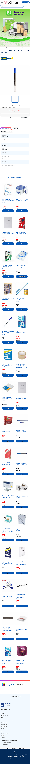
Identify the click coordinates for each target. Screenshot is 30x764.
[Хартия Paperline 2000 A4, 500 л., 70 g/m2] (8, 552)
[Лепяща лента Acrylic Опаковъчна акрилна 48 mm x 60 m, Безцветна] (21, 355)
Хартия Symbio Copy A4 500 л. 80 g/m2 (22, 200)
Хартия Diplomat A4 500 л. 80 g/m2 (22, 529)
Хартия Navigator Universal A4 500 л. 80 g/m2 (8, 266)
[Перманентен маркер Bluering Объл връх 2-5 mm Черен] (21, 585)
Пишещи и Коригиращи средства (14, 47)
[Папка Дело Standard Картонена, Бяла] (21, 552)
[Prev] (1, 684)
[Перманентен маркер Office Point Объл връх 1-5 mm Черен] (8, 618)
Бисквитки (4, 722)
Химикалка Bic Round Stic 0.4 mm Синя (21, 300)
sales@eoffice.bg (7, 742)
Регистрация (4, 715)
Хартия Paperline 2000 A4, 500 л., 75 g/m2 (7, 365)
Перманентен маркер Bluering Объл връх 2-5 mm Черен (21, 596)
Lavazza (3, 737)
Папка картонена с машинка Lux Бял (21, 397)
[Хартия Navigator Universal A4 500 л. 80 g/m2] (8, 256)
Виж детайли (22, 276)
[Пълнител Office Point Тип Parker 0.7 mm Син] (15, 94)
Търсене (3, 717)
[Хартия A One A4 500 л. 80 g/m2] (8, 420)
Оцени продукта (23, 117)
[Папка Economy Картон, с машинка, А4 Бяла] (8, 223)
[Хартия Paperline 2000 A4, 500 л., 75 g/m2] (8, 354)
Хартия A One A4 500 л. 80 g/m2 (7, 430)
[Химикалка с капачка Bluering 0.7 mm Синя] (8, 322)
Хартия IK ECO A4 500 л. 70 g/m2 (7, 463)
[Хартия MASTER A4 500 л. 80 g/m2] (21, 256)
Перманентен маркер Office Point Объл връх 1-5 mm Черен (7, 629)
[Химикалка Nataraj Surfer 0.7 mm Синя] (21, 453)
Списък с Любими (5, 733)
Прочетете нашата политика (15, 756)
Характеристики (6, 128)
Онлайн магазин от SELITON (15, 748)
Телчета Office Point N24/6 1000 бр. (8, 496)
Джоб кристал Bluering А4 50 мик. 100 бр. (7, 399)
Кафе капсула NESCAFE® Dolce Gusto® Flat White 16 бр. (7, 531)
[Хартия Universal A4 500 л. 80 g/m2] (21, 486)
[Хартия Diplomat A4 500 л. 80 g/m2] (21, 519)
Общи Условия (4, 719)
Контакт (3, 730)
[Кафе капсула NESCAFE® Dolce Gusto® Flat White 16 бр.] (8, 519)
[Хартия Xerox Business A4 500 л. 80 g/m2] (8, 190)
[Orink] (12, 685)
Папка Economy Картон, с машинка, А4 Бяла (8, 234)
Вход (2, 713)
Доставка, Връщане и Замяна (8, 720)
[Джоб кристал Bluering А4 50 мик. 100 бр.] (8, 388)
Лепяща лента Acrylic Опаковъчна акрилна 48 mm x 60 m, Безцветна (21, 366)
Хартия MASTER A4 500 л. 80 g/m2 (21, 266)
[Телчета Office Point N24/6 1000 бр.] (8, 486)
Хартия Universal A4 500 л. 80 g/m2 (22, 496)
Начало (3, 47)
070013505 (26, 2)
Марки (2, 735)
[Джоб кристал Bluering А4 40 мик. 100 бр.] (21, 618)
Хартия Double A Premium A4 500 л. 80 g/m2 (21, 332)
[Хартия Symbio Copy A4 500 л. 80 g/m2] (21, 190)
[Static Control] (18, 684)
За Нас (2, 728)
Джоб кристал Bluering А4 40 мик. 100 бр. (21, 629)
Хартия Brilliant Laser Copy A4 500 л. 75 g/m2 (21, 234)
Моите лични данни (15, 759)
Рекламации (4, 726)
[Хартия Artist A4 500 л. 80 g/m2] (8, 289)
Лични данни (4, 724)
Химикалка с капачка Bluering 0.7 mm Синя (8, 333)
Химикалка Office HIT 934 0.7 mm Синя (8, 595)
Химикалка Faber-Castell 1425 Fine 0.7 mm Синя (21, 432)
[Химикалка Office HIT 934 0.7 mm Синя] (8, 585)
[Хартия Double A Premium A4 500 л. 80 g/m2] (21, 322)
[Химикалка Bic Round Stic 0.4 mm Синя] (21, 289)
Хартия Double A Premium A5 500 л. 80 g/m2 (8, 662)
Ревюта (16, 128)
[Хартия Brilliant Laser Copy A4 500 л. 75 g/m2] (21, 223)
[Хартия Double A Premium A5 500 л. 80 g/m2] (8, 651)
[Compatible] (5, 685)
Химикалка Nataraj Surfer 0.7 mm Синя (21, 463)
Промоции (3, 731)
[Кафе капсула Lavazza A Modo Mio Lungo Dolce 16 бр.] (21, 651)
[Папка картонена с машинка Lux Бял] (21, 387)
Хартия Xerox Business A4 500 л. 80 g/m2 (8, 201)
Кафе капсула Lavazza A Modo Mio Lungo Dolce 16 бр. (21, 662)
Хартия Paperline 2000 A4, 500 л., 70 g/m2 (7, 563)
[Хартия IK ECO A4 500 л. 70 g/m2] (8, 453)
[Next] (22, 684)
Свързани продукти (6, 131)
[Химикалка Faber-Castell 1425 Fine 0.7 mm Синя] (21, 420)
